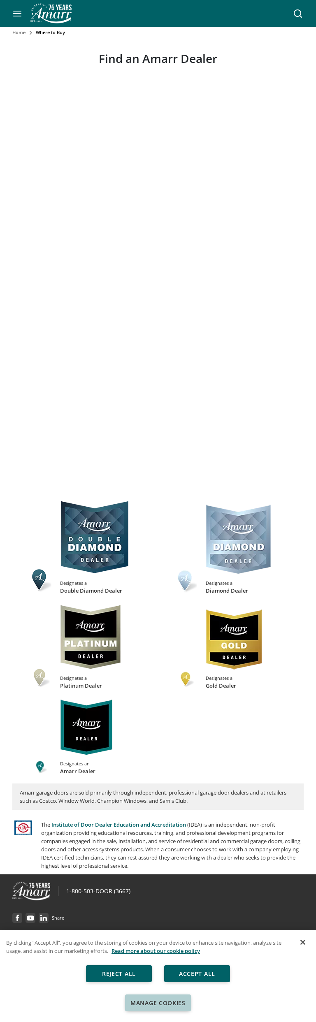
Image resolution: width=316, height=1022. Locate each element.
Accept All (197, 974)
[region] (158, 976)
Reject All (119, 974)
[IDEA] (23, 833)
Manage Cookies (158, 1003)
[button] (17, 14)
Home (19, 32)
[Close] (303, 942)
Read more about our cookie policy (156, 951)
